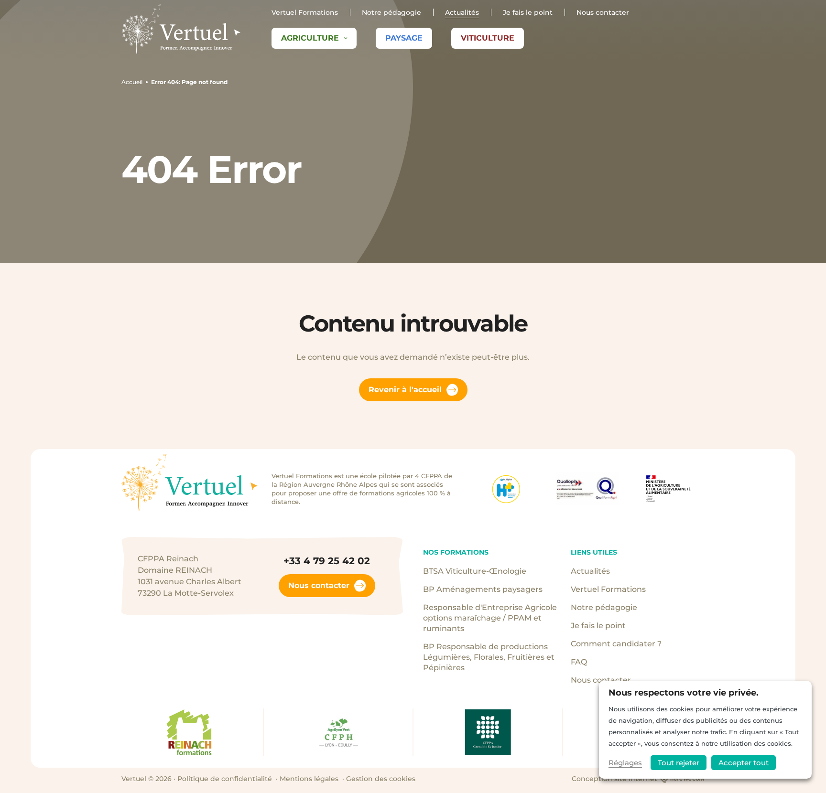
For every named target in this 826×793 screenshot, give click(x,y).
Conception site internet (614, 778)
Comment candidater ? (616, 643)
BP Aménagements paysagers (483, 589)
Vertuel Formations (305, 12)
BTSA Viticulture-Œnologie (474, 571)
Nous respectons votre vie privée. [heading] (684, 692)
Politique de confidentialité (224, 778)
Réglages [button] (625, 762)
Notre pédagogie (391, 12)
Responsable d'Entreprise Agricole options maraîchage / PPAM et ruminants (490, 618)
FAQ (579, 661)
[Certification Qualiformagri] (587, 489)
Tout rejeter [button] (678, 762)
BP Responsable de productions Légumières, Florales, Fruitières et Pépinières (488, 657)
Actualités (462, 12)
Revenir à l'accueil (405, 389)
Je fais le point (528, 12)
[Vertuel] (181, 29)
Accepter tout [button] (743, 762)
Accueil (131, 82)
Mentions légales (309, 778)
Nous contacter (602, 12)
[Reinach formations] (188, 732)
